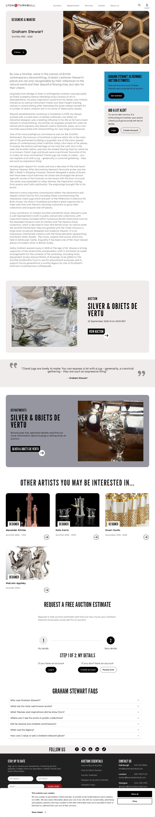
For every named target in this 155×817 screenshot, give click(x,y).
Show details (37, 812)
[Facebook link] (77, 749)
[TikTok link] (104, 749)
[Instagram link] (84, 749)
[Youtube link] (90, 749)
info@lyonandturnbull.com (131, 768)
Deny (135, 801)
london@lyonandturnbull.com (132, 777)
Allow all (134, 794)
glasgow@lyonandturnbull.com (133, 786)
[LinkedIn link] (97, 749)
